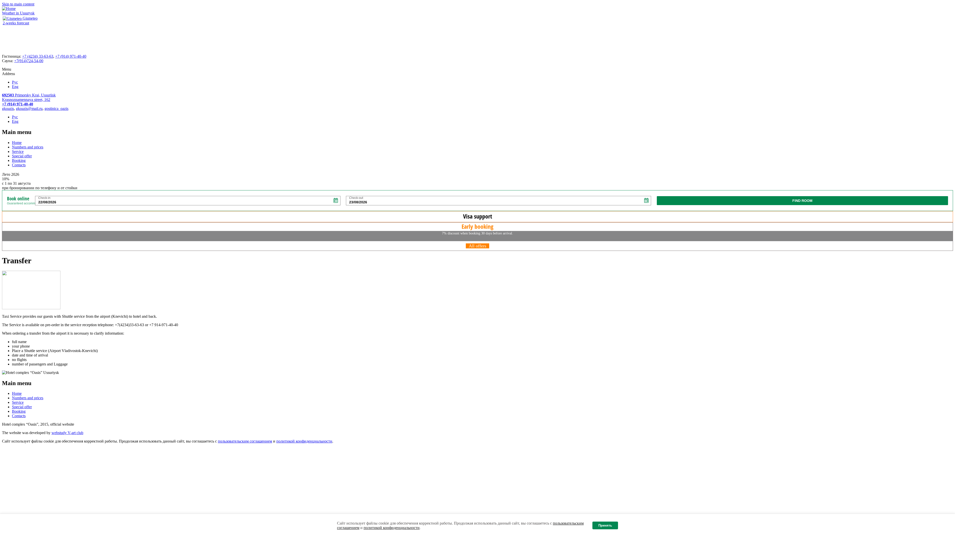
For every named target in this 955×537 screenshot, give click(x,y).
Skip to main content (18, 4)
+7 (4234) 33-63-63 (37, 56)
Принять (605, 525)
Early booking (477, 226)
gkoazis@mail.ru (29, 108)
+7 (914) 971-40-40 (70, 56)
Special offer (22, 156)
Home (17, 142)
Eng (15, 87)
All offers (477, 245)
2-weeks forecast (16, 23)
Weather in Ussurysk (18, 13)
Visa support (477, 216)
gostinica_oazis (56, 108)
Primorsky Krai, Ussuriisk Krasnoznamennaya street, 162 (29, 97)
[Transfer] (31, 308)
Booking (19, 160)
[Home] (9, 8)
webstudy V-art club (67, 433)
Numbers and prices (27, 147)
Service (18, 151)
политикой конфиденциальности (392, 528)
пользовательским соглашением (245, 441)
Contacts (19, 165)
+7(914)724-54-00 (28, 61)
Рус (15, 82)
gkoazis (8, 108)
